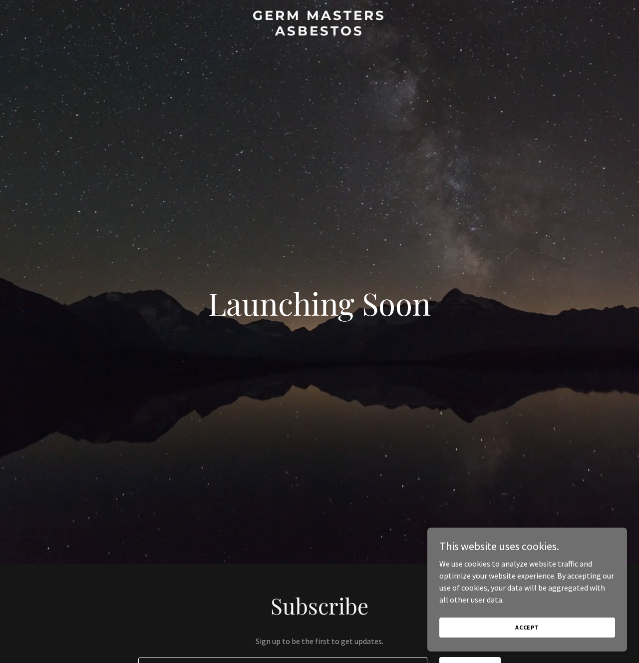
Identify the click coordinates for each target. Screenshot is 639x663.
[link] (319, 32)
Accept (527, 627)
